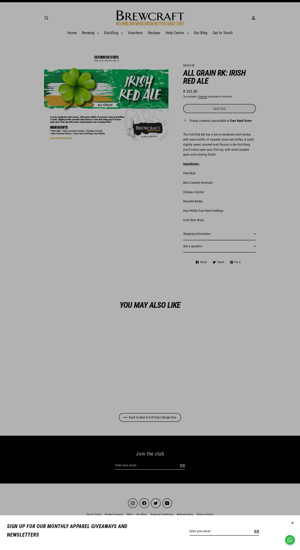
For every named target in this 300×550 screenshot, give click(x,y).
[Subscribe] (256, 531)
